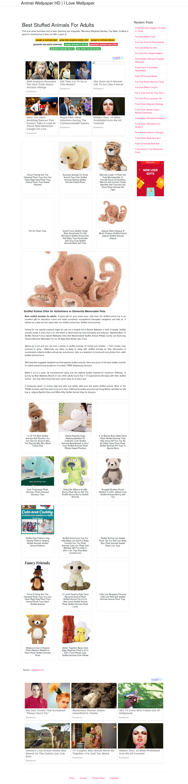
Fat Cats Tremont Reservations (149, 42)
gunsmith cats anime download (47, 44)
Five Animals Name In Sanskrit (149, 132)
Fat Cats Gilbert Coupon (146, 87)
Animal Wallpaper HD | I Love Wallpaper (58, 3)
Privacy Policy (98, 778)
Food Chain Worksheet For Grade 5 (147, 125)
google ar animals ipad (46, 40)
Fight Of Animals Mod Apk (147, 143)
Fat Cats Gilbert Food (145, 36)
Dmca (72, 778)
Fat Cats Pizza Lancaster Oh (148, 98)
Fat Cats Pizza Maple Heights (149, 53)
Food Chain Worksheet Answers (150, 118)
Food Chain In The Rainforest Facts (149, 151)
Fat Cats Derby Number (146, 47)
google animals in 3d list (76, 44)
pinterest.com (37, 669)
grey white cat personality (88, 48)
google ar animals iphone (102, 40)
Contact (83, 778)
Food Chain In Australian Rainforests (146, 69)
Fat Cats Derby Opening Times (149, 81)
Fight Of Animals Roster (146, 76)
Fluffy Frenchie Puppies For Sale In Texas (150, 29)
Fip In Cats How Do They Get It (149, 92)
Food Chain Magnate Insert (148, 137)
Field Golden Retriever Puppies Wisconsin (149, 60)
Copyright (114, 778)
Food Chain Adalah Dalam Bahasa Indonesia (147, 111)
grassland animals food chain (103, 44)
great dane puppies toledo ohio (74, 40)
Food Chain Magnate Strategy (149, 103)
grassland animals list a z (62, 48)
